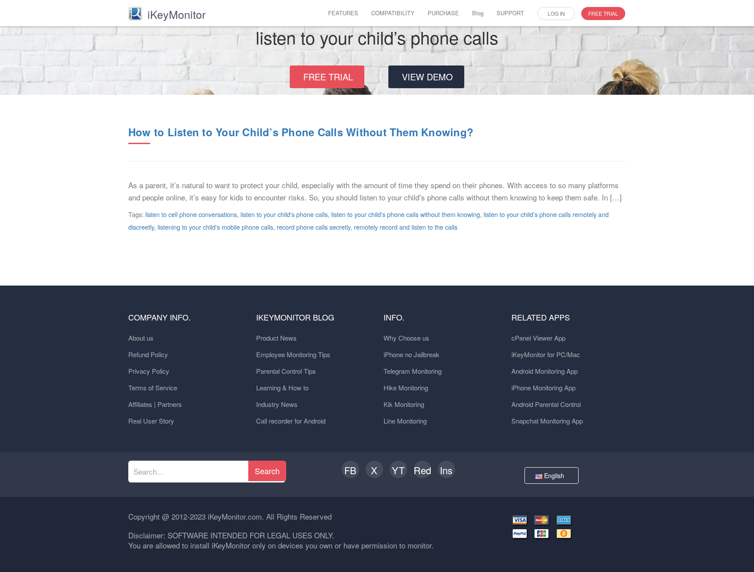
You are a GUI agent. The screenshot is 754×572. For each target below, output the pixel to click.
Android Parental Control (546, 404)
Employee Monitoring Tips (293, 354)
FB (350, 470)
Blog (477, 13)
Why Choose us (406, 337)
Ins (446, 470)
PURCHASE (443, 13)
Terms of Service (152, 387)
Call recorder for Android (291, 420)
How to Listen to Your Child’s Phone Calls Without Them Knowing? (300, 131)
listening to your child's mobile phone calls (215, 226)
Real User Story (151, 420)
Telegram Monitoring (413, 371)
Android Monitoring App (544, 371)
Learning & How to (282, 387)
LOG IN (556, 13)
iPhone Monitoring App (543, 387)
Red (422, 470)
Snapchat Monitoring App (547, 420)
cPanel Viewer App (538, 337)
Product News (276, 337)
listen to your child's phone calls (284, 214)
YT (398, 470)
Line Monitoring (405, 420)
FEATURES (343, 13)
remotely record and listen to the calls (405, 226)
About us (141, 337)
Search (267, 470)
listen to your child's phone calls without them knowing (405, 214)
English (555, 475)
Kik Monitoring (404, 404)
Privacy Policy (148, 371)
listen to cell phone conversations (191, 214)
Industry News (277, 404)
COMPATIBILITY (393, 13)
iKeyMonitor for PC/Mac (545, 354)
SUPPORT (510, 13)
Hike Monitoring (406, 387)
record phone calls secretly (313, 226)
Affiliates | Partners (155, 404)
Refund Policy (148, 354)
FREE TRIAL (603, 13)
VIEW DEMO (427, 76)
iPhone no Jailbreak (411, 354)
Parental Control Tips (286, 371)
